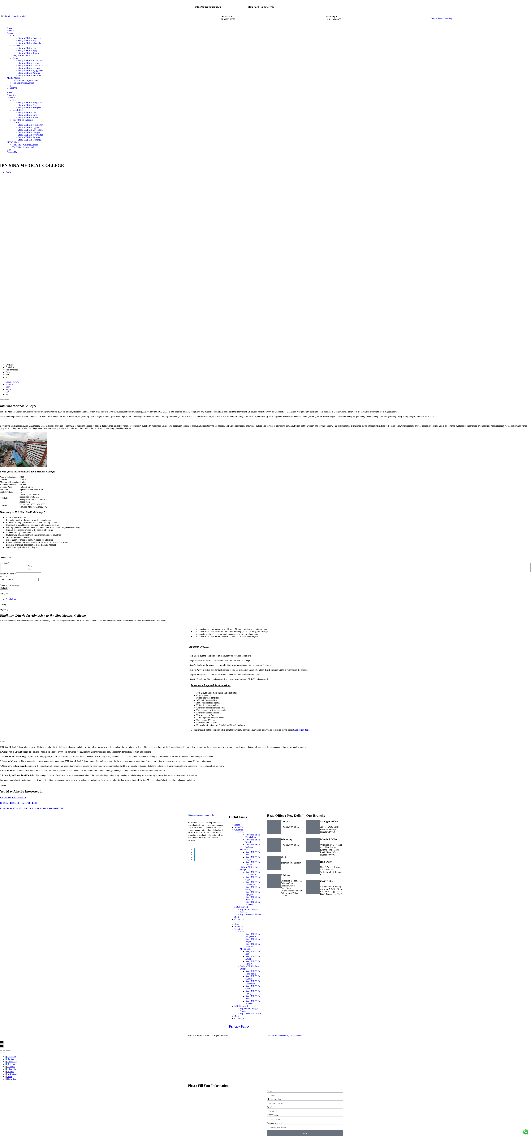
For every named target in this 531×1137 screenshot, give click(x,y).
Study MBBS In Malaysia (29, 107)
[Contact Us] (216, 18)
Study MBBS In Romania (29, 140)
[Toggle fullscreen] (7, 1050)
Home (9, 92)
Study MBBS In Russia (22, 120)
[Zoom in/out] (9, 1050)
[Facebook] (194, 849)
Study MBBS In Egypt (28, 115)
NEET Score (6, 579)
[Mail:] (274, 863)
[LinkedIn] (194, 854)
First (30, 566)
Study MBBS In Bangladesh (30, 102)
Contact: (286, 821)
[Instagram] (194, 859)
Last (30, 569)
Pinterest (11, 1066)
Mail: (284, 857)
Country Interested (275, 1123)
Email (3, 576)
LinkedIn (11, 1069)
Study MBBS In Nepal (28, 105)
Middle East (17, 110)
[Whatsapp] (321, 18)
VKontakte (12, 1074)
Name (269, 1091)
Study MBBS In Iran (27, 112)
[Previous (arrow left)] (1, 1052)
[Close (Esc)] (1, 1050)
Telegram (11, 1064)
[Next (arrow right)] (4, 1052)
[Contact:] (274, 827)
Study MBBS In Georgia (29, 132)
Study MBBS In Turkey (28, 117)
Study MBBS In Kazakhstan (30, 125)
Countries (11, 97)
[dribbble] (194, 857)
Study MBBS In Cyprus (28, 127)
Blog (9, 150)
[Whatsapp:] (274, 845)
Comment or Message (9, 585)
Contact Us (226, 16)
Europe (15, 122)
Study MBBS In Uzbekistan (30, 130)
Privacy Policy (239, 1026)
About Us (11, 95)
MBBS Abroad (13, 142)
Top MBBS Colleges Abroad (25, 145)
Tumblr (10, 1071)
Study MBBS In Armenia (29, 137)
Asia (14, 100)
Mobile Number (8, 574)
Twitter (10, 1059)
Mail (9, 1076)
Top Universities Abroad (23, 147)
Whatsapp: (287, 839)
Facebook (11, 1056)
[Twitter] (194, 852)
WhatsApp (12, 1061)
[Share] (4, 1050)
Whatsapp (331, 16)
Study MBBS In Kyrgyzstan (30, 135)
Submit (4, 588)
